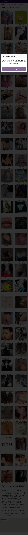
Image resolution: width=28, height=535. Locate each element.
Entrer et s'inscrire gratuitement (14, 69)
